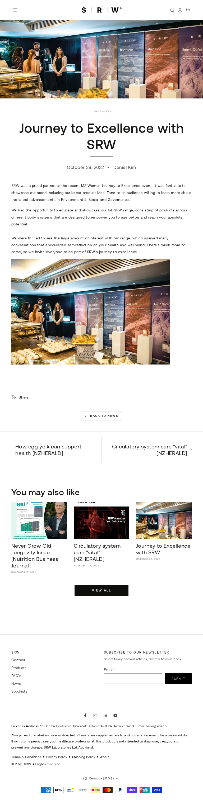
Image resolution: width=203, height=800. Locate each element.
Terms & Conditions (26, 757)
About (105, 757)
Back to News (104, 415)
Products (19, 668)
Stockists (19, 691)
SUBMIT (178, 679)
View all (101, 590)
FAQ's (16, 676)
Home (95, 111)
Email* (109, 670)
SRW (27, 764)
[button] (172, 10)
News (105, 111)
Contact (18, 660)
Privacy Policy (56, 757)
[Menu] (15, 10)
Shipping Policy (83, 757)
